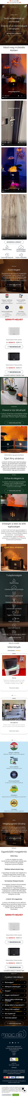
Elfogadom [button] (15, 1094)
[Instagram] (15, 1042)
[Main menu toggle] (3, 6)
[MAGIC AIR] (14, 6)
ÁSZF (14, 1054)
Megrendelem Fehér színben (14, 339)
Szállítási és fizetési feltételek (14, 1048)
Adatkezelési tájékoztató (14, 1046)
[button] (13, 695)
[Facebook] (12, 1042)
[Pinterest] (18, 1042)
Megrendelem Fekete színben (14, 365)
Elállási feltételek (14, 1050)
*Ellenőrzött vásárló (21, 688)
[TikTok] (9, 1042)
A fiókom (14, 1051)
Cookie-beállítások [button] (7, 1094)
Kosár (14, 1053)
